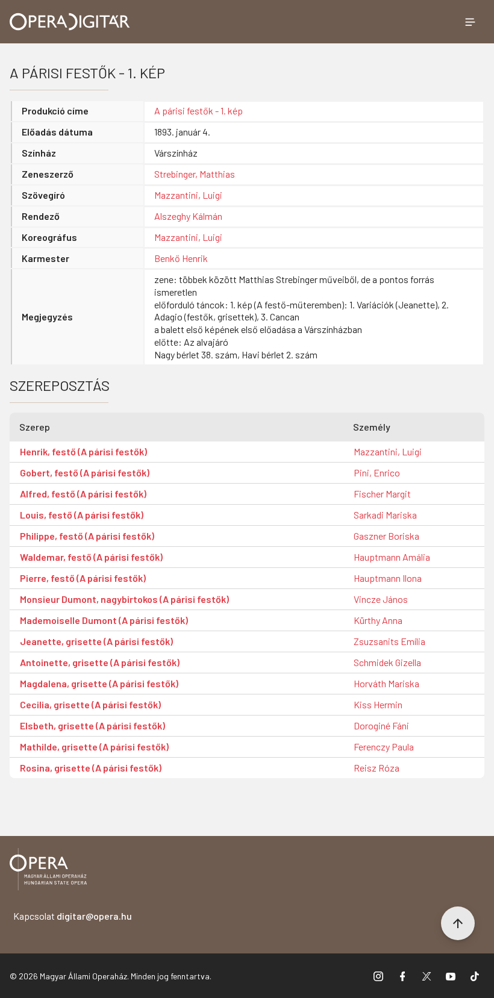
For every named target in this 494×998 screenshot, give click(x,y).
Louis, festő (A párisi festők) (81, 514)
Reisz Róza (376, 767)
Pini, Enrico (377, 472)
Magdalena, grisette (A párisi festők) (99, 683)
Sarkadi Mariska (385, 514)
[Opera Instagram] (378, 975)
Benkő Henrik (181, 258)
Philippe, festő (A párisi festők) (87, 535)
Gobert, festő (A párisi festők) (84, 472)
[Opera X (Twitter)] (426, 975)
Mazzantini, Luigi (188, 195)
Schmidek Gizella (387, 662)
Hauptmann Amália (392, 557)
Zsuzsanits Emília (389, 641)
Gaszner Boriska (386, 535)
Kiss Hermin (378, 704)
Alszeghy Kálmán (188, 216)
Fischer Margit (382, 493)
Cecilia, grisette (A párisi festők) (90, 704)
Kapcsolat (72, 916)
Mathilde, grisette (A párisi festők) (94, 746)
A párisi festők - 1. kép (198, 110)
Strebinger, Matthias (194, 173)
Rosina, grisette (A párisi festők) (90, 767)
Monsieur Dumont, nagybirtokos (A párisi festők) (124, 599)
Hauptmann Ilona (388, 578)
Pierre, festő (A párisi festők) (83, 578)
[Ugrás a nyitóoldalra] (70, 22)
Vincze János (381, 599)
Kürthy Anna (378, 620)
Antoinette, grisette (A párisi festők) (100, 662)
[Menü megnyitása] (469, 21)
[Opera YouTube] (450, 975)
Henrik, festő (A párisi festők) (83, 451)
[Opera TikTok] (474, 975)
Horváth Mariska (386, 683)
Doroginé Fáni (381, 725)
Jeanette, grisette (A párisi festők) (96, 641)
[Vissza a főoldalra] (48, 871)
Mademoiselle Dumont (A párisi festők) (104, 620)
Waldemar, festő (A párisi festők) (91, 557)
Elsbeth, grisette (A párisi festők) (92, 725)
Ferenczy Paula (384, 746)
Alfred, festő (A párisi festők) (83, 493)
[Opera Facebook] (402, 975)
